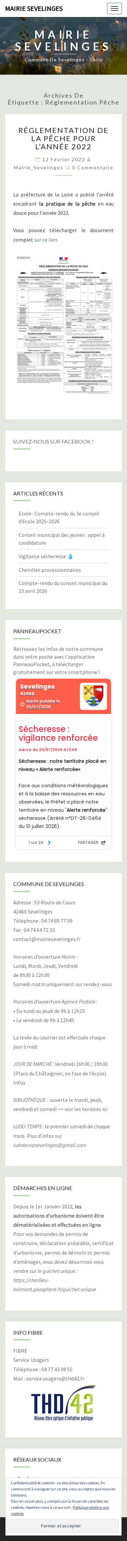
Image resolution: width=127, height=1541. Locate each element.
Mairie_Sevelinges (38, 167)
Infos (19, 1082)
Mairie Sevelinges (34, 8)
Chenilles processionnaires (50, 569)
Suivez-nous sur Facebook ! (53, 441)
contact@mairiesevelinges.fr (47, 939)
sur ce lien (45, 239)
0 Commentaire (92, 167)
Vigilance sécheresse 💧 (46, 556)
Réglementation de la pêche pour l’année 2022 (63, 138)
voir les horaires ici (85, 1109)
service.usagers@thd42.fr (55, 1378)
